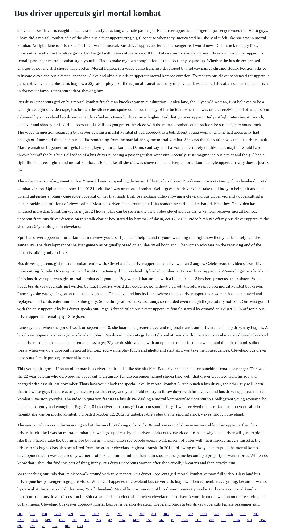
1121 (80, 526)
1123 (62, 520)
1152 (262, 520)
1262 (20, 520)
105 (166, 514)
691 (119, 514)
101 (82, 514)
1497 (136, 520)
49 (172, 520)
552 (54, 526)
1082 (95, 514)
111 (74, 520)
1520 (184, 520)
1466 (229, 514)
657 (190, 514)
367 (178, 514)
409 (211, 520)
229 (32, 526)
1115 (243, 514)
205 (255, 514)
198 (44, 514)
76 (130, 514)
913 (32, 514)
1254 (57, 514)
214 (98, 520)
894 (19, 526)
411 (153, 514)
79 (107, 514)
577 (216, 514)
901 (86, 520)
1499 (48, 520)
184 (67, 526)
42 (110, 520)
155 (148, 520)
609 (19, 514)
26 (43, 526)
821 (223, 520)
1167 (122, 520)
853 (249, 520)
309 (141, 514)
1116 (34, 520)
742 (161, 520)
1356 (236, 520)
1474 (203, 514)
